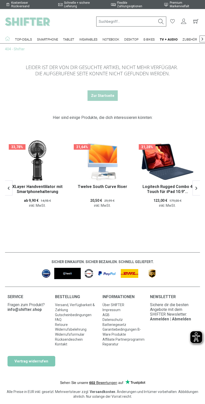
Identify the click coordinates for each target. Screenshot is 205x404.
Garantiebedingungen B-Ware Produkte (121, 331)
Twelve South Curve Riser (102, 186)
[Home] (8, 38)
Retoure (61, 325)
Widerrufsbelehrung (70, 329)
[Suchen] (161, 22)
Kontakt (61, 344)
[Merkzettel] (173, 22)
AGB (106, 315)
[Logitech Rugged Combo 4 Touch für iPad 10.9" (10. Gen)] (167, 161)
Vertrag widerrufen (31, 361)
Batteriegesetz (114, 325)
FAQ (58, 320)
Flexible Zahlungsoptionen (129, 4)
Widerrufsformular (69, 334)
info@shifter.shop (25, 309)
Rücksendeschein (69, 339)
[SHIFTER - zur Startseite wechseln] (27, 21)
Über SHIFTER (113, 305)
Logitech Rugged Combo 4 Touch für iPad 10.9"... (167, 189)
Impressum (111, 310)
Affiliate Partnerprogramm (123, 339)
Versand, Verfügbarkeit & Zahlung (75, 307)
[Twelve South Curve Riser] (102, 161)
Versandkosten (102, 392)
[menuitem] (131, 22)
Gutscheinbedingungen (73, 315)
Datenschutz (112, 320)
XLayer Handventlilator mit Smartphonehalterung (37, 189)
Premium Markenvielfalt (179, 4)
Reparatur (110, 344)
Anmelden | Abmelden (170, 319)
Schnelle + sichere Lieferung (77, 4)
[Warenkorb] (195, 22)
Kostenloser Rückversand (20, 4)
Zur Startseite (102, 96)
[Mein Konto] (184, 22)
